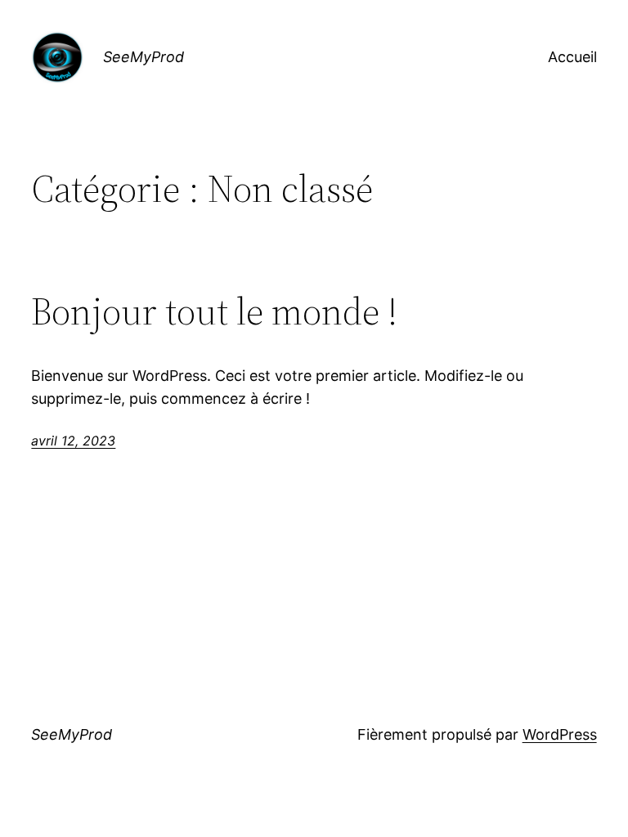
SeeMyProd (143, 56)
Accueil (572, 56)
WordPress (560, 734)
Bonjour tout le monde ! (214, 311)
